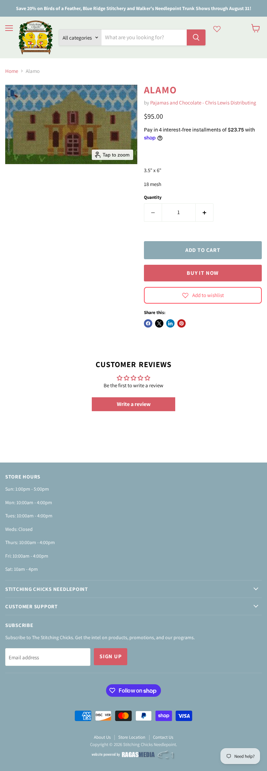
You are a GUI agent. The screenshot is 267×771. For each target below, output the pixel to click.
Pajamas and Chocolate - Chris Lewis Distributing (203, 102)
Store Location (131, 737)
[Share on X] (159, 323)
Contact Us (163, 737)
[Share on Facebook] (148, 323)
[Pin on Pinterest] (181, 323)
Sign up (110, 656)
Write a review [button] (134, 404)
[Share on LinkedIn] (170, 323)
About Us (102, 737)
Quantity (153, 197)
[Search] (196, 37)
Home (11, 71)
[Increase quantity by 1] (204, 212)
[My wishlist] (217, 28)
